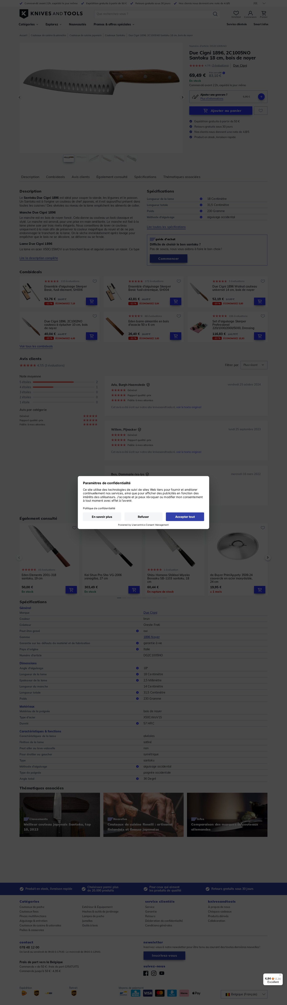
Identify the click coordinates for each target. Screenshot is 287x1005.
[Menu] (280, 976)
